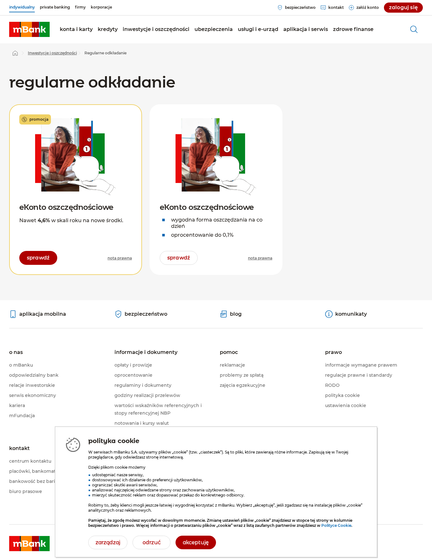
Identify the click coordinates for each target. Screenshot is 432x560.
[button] (76, 29)
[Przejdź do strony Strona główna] (15, 53)
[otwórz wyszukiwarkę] (414, 29)
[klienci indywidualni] (29, 29)
